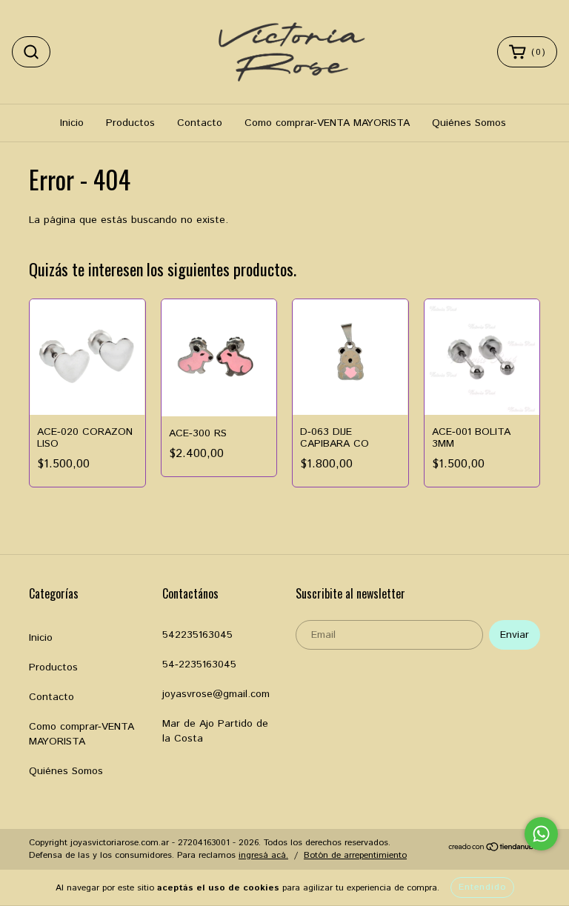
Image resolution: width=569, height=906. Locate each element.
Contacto (199, 123)
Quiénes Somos (469, 123)
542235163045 (197, 634)
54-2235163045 (199, 664)
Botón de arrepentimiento (355, 855)
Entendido (482, 887)
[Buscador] (31, 51)
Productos (130, 123)
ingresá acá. (263, 855)
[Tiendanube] (493, 849)
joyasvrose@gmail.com (216, 694)
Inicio (72, 123)
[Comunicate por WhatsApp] (541, 833)
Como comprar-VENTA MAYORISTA (327, 123)
